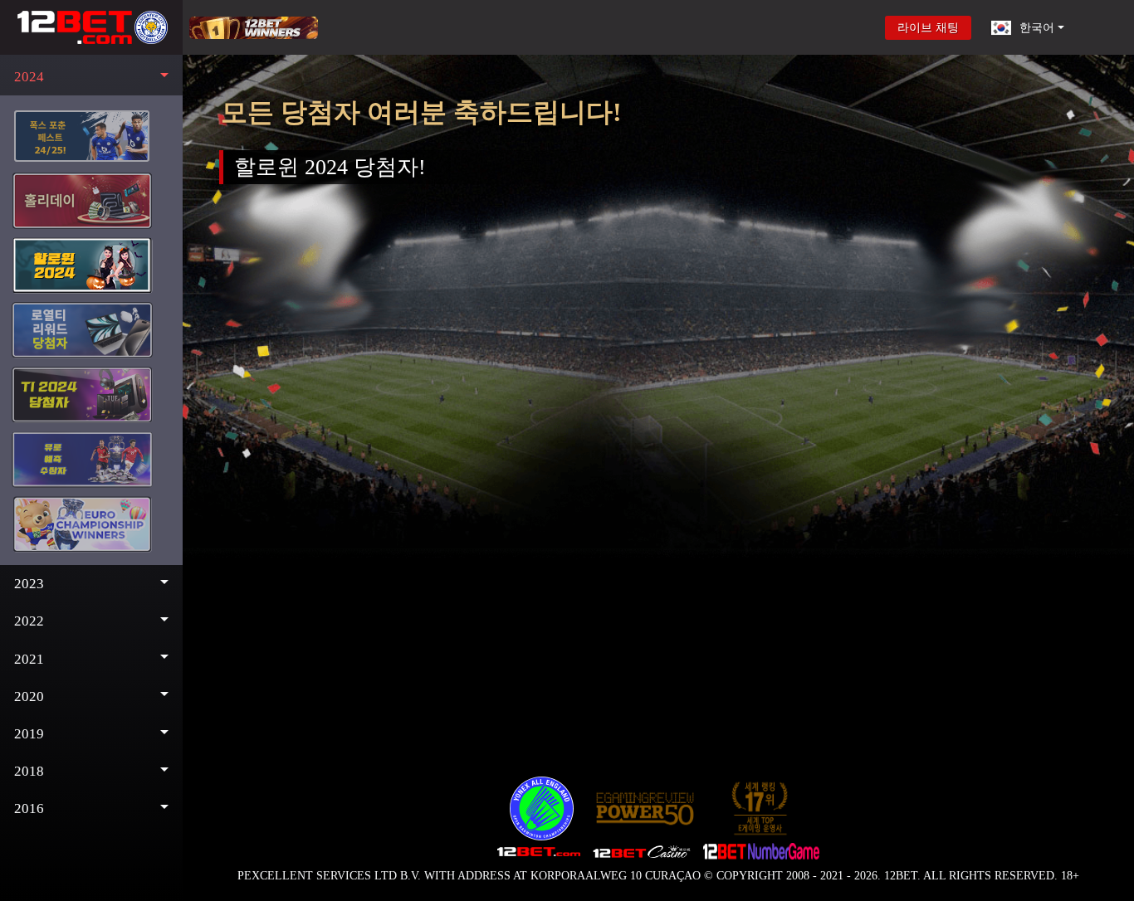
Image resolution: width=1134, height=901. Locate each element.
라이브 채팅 (928, 28)
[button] (91, 76)
